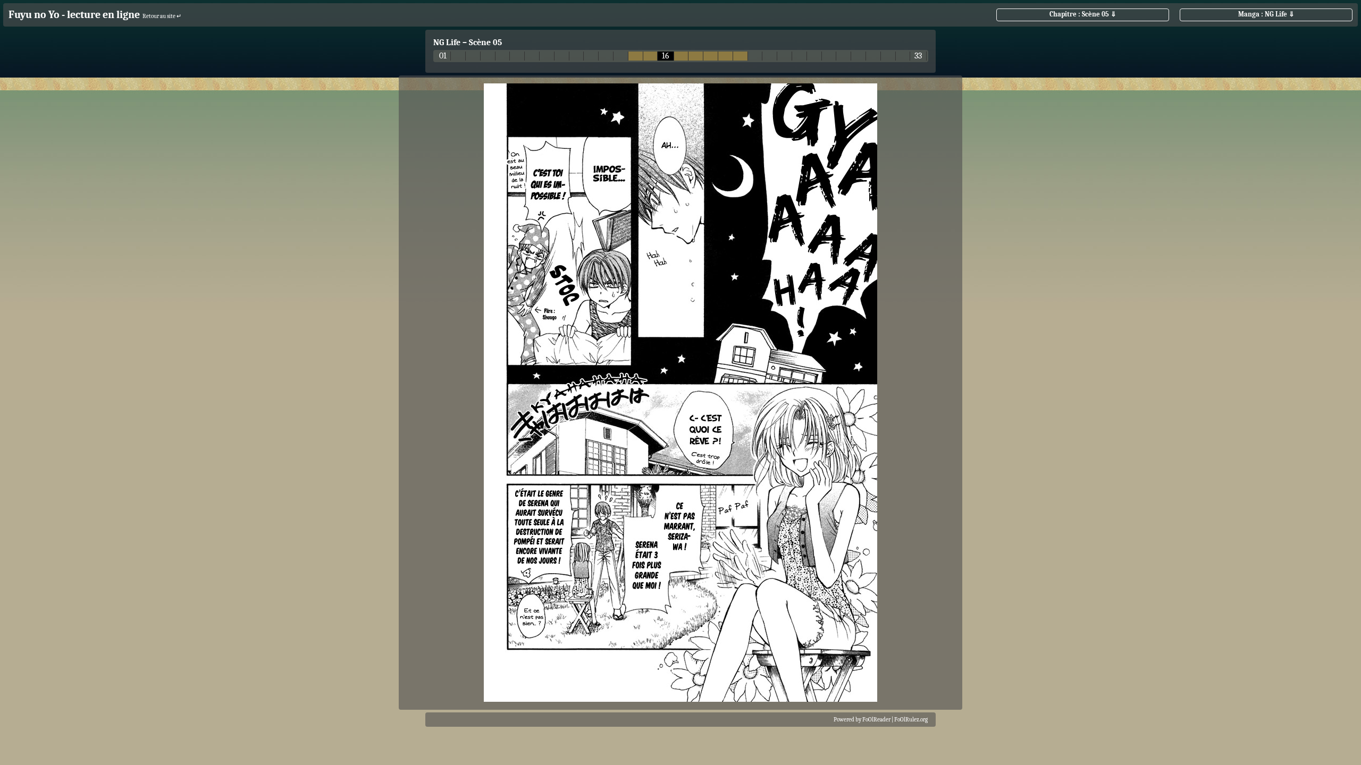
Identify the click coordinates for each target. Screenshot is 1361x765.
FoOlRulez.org (911, 719)
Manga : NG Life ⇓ (1266, 14)
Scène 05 (485, 42)
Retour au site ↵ (161, 16)
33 (918, 56)
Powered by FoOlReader (862, 719)
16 (665, 56)
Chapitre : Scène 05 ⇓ (1082, 14)
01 (443, 56)
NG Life (446, 42)
